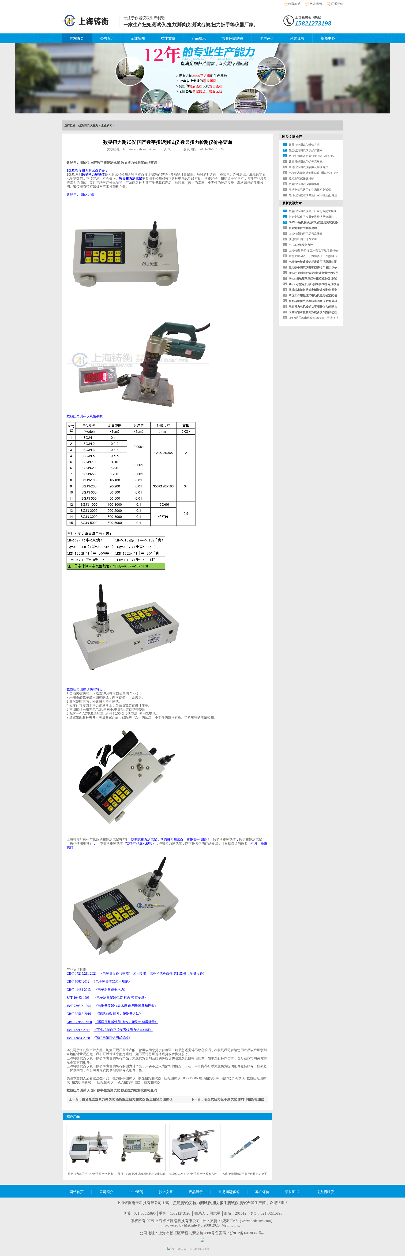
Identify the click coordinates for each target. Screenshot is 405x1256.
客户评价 (267, 38)
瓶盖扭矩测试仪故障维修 (304, 184)
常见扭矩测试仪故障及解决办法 (308, 167)
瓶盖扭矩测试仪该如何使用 (305, 150)
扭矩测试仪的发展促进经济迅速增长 (311, 216)
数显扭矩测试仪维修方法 (304, 144)
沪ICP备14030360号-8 (247, 1233)
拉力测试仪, (202, 1203)
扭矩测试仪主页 (88, 125)
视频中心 (328, 38)
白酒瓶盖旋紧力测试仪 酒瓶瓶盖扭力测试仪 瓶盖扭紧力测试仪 (127, 1099)
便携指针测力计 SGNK (303, 239)
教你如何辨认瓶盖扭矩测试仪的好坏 (311, 156)
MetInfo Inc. (230, 1225)
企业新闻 (138, 38)
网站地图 (316, 4)
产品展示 (199, 38)
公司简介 (107, 38)
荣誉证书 (297, 38)
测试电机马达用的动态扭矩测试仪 (310, 189)
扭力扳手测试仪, (226, 1203)
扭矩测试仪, (183, 1203)
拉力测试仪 (325, 1192)
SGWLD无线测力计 (301, 245)
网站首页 (77, 38)
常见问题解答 (232, 38)
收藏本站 (294, 4)
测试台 (245, 1203)
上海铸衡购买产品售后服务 (305, 233)
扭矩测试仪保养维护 (301, 178)
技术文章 (168, 38)
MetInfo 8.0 (193, 1225)
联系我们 (337, 4)
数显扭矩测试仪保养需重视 (305, 161)
